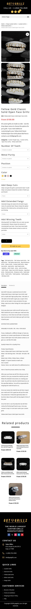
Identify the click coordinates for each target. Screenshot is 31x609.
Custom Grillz (22, 24)
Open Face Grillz (6, 142)
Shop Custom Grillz (11, 24)
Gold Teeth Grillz (19, 266)
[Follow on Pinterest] (22, 534)
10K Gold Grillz (9, 260)
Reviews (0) (12, 285)
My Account (15, 12)
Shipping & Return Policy (11, 596)
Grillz (16, 268)
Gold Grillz (11, 266)
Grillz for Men (23, 268)
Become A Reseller (9, 590)
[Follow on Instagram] (15, 534)
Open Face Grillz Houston (16, 270)
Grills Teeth (11, 268)
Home (2, 24)
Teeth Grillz (8, 274)
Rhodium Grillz (18, 272)
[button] (27, 34)
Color (4, 172)
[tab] (4, 286)
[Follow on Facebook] (9, 534)
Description (4, 285)
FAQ (5, 598)
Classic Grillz (8, 264)
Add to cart (16, 246)
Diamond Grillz (8, 571)
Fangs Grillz (7, 580)
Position (5, 163)
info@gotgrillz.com (11, 557)
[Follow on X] (12, 534)
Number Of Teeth (11, 146)
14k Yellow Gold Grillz (14, 262)
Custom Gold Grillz (18, 264)
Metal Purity (8, 155)
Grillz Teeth (5, 270)
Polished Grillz (9, 272)
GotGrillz (4, 268)
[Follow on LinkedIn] (19, 534)
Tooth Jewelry (25, 274)
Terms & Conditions (9, 593)
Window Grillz (5, 276)
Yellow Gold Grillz (6, 25)
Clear (3, 179)
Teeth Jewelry (16, 274)
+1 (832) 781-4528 (20, 8)
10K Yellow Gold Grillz (20, 260)
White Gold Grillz (8, 577)
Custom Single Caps (13, 140)
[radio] (3, 176)
